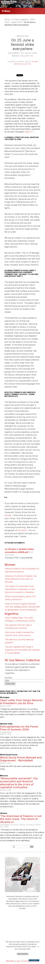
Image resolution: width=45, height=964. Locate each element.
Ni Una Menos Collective (22, 660)
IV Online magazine (20, 19)
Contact (26, 961)
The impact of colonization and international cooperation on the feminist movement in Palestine (20, 589)
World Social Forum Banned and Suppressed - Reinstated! (21, 759)
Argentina (11, 613)
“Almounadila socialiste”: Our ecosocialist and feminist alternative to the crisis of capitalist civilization (19, 783)
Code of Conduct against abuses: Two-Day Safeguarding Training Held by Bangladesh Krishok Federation (22, 606)
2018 (32, 19)
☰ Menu (6, 11)
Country (8, 677)
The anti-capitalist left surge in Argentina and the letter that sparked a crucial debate (22, 650)
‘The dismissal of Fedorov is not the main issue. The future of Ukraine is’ (20, 819)
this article (22, 530)
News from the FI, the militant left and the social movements (20, 692)
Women (9, 564)
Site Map (10, 961)
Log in (18, 961)
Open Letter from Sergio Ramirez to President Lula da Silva (21, 702)
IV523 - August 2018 (13, 22)
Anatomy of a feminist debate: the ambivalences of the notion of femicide (21, 579)
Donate (7, 515)
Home (7, 19)
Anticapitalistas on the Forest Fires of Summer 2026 (19, 728)
